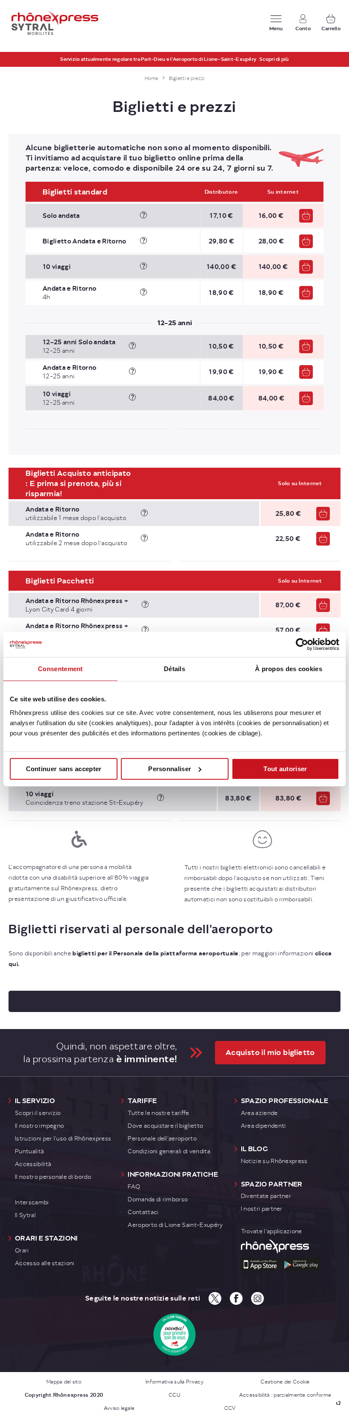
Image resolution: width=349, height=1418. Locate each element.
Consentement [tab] (60, 668)
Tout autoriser (285, 768)
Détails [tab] (174, 668)
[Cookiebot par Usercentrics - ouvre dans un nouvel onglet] (302, 644)
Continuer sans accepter (64, 768)
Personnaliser (169, 768)
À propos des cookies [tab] (288, 668)
